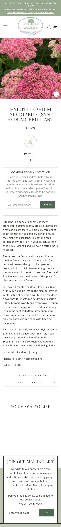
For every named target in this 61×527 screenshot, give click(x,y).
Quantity (30, 153)
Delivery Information (31, 375)
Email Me (47, 204)
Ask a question (30, 382)
